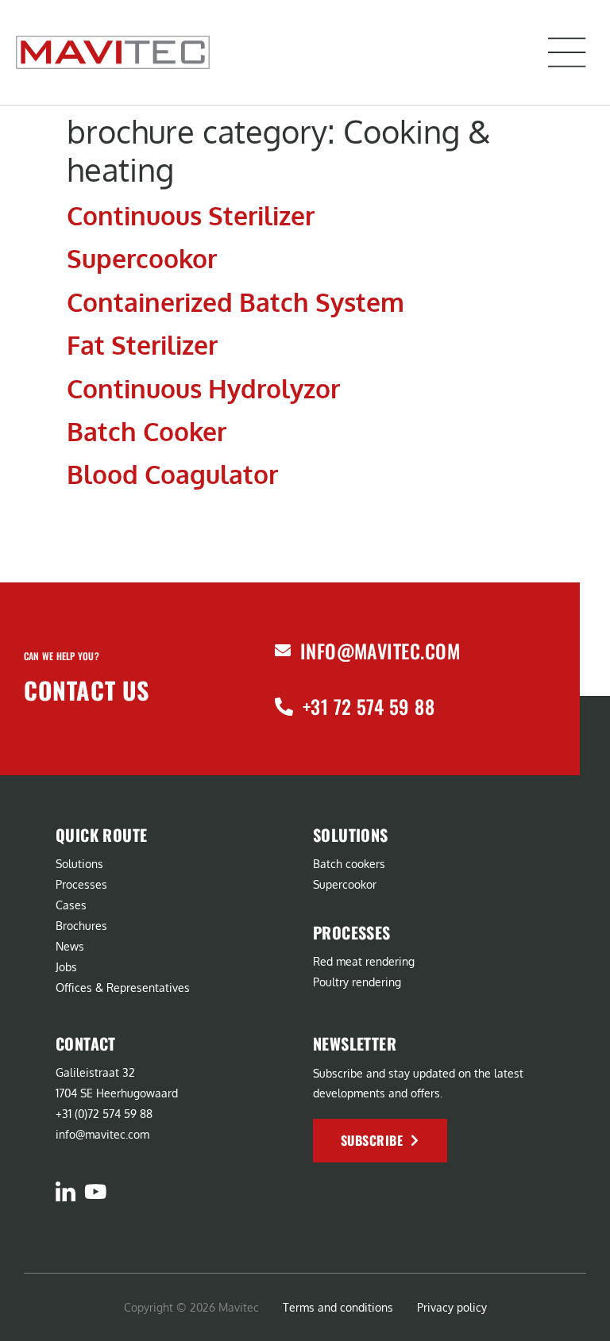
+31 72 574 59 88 (369, 706)
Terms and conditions (338, 1307)
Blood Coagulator (172, 474)
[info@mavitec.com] (283, 651)
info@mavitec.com (380, 650)
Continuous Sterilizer (191, 215)
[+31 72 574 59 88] (284, 706)
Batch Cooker (146, 431)
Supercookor (142, 258)
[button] (567, 52)
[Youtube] (95, 1191)
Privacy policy (452, 1307)
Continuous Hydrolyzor (203, 388)
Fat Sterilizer (142, 345)
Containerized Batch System (235, 302)
